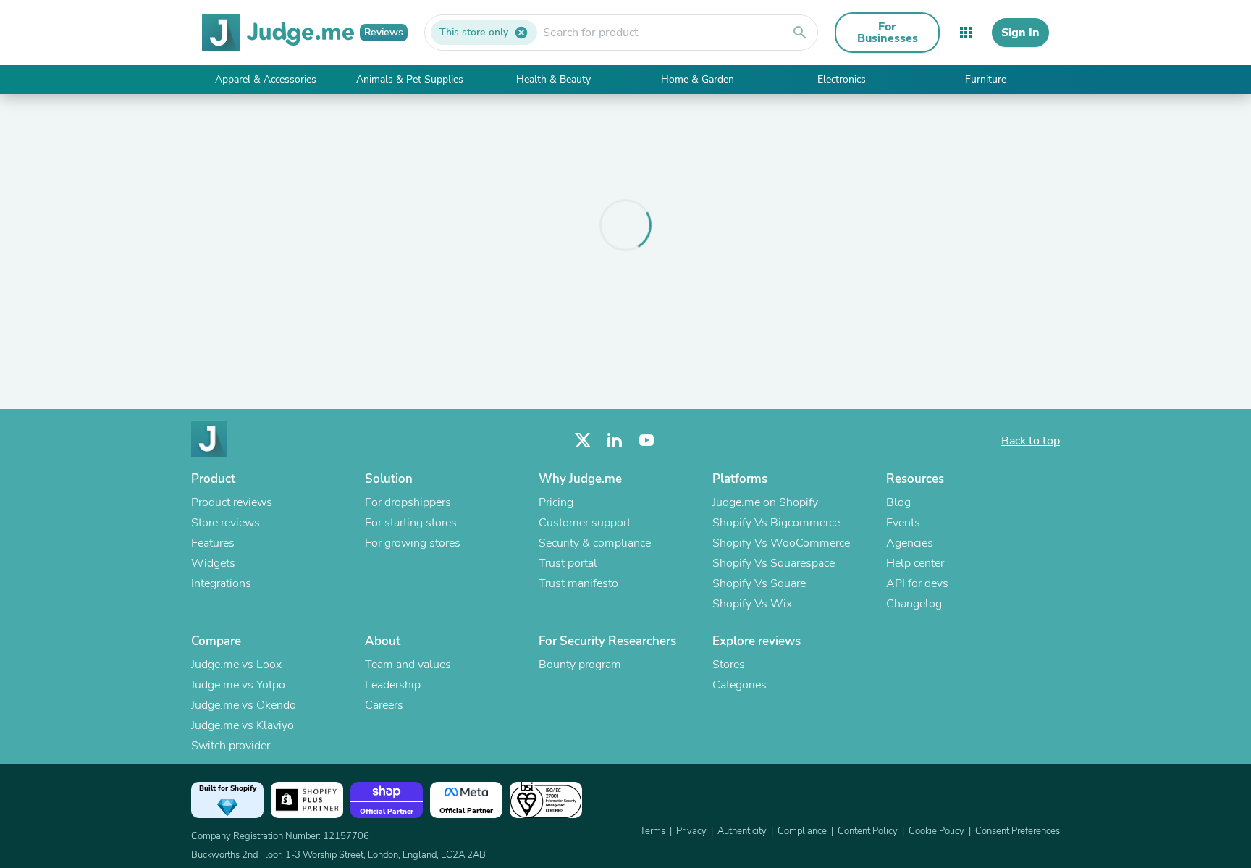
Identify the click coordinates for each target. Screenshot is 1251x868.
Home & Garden (697, 79)
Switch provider (230, 745)
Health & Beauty (553, 79)
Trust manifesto (578, 583)
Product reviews (231, 502)
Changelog (914, 604)
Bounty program (580, 664)
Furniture (985, 79)
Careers (384, 705)
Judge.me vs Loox (236, 664)
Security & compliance (595, 543)
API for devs (917, 583)
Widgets (213, 563)
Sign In (1020, 33)
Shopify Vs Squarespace (773, 563)
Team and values (408, 664)
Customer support (585, 522)
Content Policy (868, 831)
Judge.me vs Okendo (243, 705)
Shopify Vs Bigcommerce (776, 522)
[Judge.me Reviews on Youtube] (646, 440)
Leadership (393, 685)
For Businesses (887, 32)
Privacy (691, 831)
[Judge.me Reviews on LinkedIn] (614, 440)
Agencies (909, 543)
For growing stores (412, 543)
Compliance (802, 831)
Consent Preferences (1017, 831)
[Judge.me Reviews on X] (582, 440)
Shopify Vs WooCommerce (781, 543)
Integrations (221, 583)
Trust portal (568, 563)
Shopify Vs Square (759, 583)
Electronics (841, 79)
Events (903, 522)
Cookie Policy (936, 831)
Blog (898, 502)
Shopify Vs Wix (752, 604)
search (800, 32)
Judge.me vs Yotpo (238, 685)
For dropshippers (408, 502)
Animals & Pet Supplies (409, 79)
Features (213, 543)
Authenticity (742, 831)
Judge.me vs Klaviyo (242, 725)
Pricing (556, 502)
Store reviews (225, 522)
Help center (915, 563)
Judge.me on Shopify (765, 502)
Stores (728, 664)
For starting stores (411, 522)
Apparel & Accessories (265, 79)
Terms (652, 831)
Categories (739, 685)
